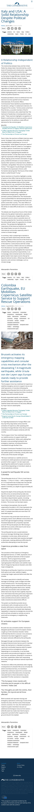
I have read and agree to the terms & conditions (17, 421)
